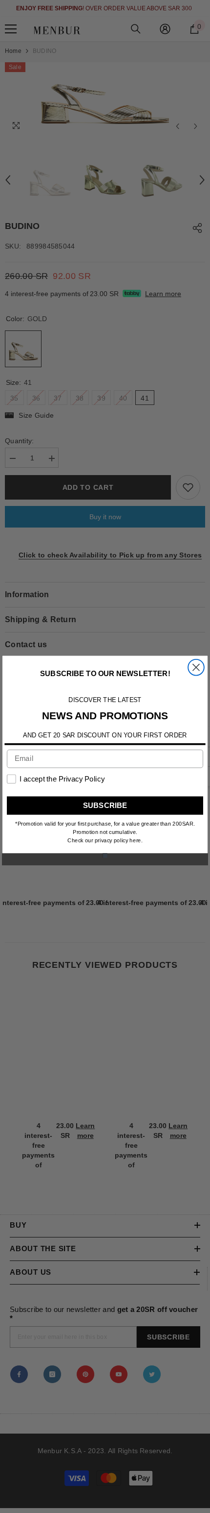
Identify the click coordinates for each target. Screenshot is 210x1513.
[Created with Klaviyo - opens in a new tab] (105, 855)
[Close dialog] (196, 667)
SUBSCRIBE (105, 805)
